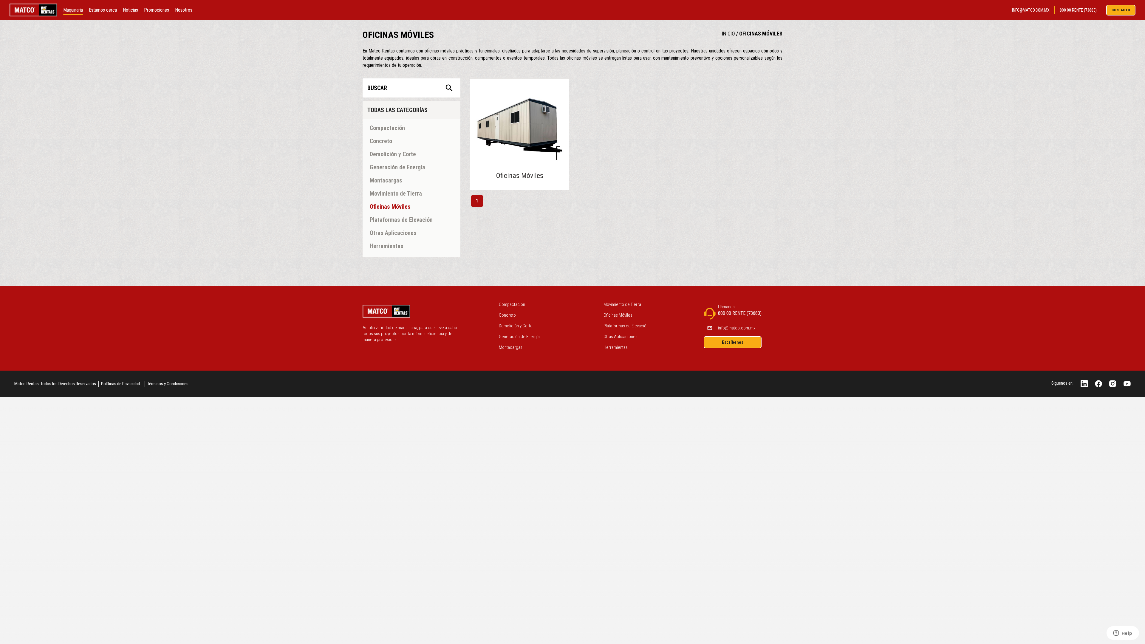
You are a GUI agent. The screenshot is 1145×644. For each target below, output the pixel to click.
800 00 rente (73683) (1078, 10)
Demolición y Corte (516, 326)
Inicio (728, 33)
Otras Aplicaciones (621, 336)
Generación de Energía (519, 336)
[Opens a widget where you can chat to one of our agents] (1122, 633)
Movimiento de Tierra (622, 304)
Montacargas (510, 347)
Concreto (507, 315)
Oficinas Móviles (760, 33)
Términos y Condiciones (167, 383)
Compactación (512, 304)
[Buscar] (449, 88)
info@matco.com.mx (1031, 10)
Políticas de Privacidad (120, 383)
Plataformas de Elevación (626, 326)
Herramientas (616, 347)
